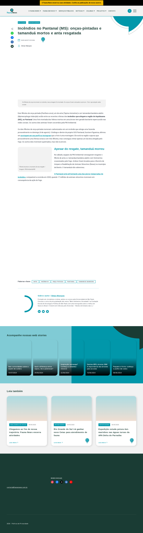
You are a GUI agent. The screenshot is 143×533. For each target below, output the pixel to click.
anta (35, 281)
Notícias (79, 11)
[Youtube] (71, 482)
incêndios (45, 281)
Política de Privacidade (20, 523)
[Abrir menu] (134, 11)
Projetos (101, 11)
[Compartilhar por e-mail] (12, 46)
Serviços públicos (66, 11)
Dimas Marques (58, 296)
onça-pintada (58, 281)
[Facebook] (12, 37)
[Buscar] (130, 11)
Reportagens (34, 22)
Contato (111, 11)
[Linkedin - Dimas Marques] (39, 312)
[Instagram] (52, 482)
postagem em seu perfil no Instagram (36, 136)
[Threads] (61, 482)
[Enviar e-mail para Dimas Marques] (43, 312)
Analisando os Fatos (18, 424)
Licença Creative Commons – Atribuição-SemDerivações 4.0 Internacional (115, 503)
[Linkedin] (12, 41)
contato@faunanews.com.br (17, 487)
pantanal (71, 281)
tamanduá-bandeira (86, 281)
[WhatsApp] (12, 33)
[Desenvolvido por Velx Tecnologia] (126, 523)
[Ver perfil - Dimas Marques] (25, 304)
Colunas (89, 11)
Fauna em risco (49, 11)
